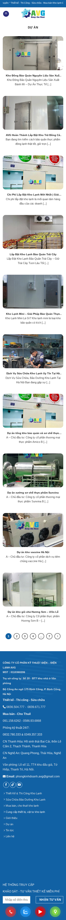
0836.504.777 (15, 707)
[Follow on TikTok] (13, 785)
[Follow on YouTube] (19, 785)
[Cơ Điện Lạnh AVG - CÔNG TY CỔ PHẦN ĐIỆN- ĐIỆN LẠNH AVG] (33, 13)
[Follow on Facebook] (6, 785)
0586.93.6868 (32, 720)
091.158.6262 (12, 720)
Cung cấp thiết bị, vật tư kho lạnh (25, 811)
